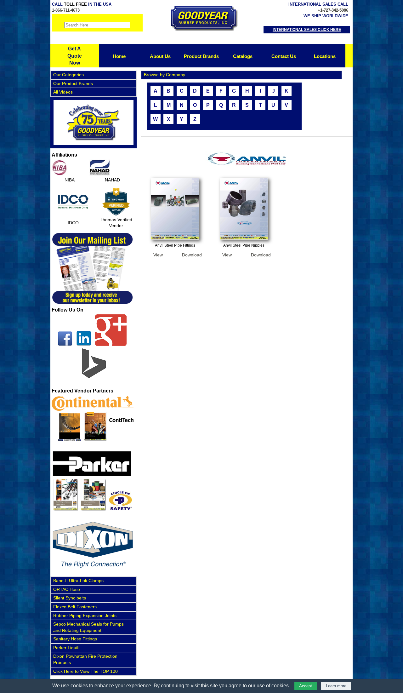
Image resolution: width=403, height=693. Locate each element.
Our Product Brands (73, 83)
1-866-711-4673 (66, 10)
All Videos (63, 91)
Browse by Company (164, 74)
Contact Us (283, 56)
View (158, 254)
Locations (325, 56)
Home (119, 56)
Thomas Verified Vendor (116, 222)
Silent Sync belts (69, 597)
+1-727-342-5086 (333, 10)
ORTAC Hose (66, 589)
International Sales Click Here (307, 29)
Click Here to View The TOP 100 (85, 671)
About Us (160, 56)
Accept (305, 686)
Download (192, 254)
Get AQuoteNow (74, 56)
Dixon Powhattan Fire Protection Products (85, 659)
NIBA (70, 179)
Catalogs (243, 56)
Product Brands (201, 56)
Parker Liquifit (67, 647)
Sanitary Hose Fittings (75, 638)
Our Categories (68, 74)
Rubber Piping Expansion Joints (84, 615)
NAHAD (112, 179)
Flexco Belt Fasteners (75, 606)
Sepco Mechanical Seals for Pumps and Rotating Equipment (88, 627)
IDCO (73, 222)
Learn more (336, 686)
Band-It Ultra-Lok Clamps (78, 580)
